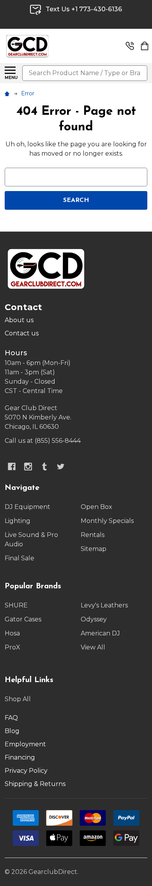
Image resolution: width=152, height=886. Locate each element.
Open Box (96, 507)
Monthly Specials (107, 521)
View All (93, 647)
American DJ (100, 633)
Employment (25, 744)
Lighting (17, 521)
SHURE (16, 605)
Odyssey (94, 619)
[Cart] (144, 46)
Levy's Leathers (104, 605)
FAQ (11, 717)
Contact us (22, 333)
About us (19, 320)
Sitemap (93, 549)
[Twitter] (61, 467)
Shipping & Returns (35, 784)
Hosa (12, 633)
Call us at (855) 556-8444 (43, 440)
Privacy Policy (26, 770)
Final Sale (19, 558)
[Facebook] (12, 467)
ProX (12, 647)
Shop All (18, 699)
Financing (20, 757)
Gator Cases (23, 619)
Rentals (92, 535)
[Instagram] (28, 467)
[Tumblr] (44, 467)
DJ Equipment (27, 507)
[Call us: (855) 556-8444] (129, 46)
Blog (12, 731)
